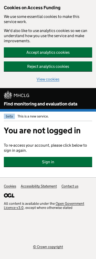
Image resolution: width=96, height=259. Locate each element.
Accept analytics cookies (48, 52)
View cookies (48, 79)
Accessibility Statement (39, 186)
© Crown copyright (48, 246)
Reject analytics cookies (48, 66)
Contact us (69, 186)
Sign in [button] (48, 161)
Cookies (10, 186)
